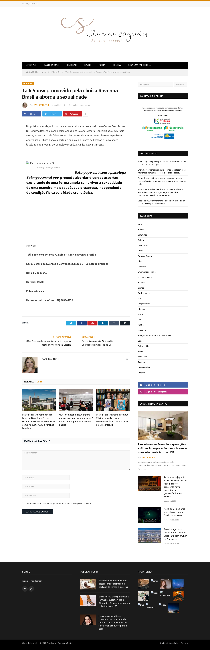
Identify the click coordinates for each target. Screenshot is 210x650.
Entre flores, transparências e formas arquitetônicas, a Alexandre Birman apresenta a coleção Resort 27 (114, 601)
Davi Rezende (149, 457)
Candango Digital (65, 643)
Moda (102, 65)
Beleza (117, 65)
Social (140, 351)
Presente (142, 330)
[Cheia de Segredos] (105, 34)
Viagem (141, 373)
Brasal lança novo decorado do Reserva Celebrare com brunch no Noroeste (175, 534)
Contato (184, 643)
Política (141, 325)
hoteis (140, 298)
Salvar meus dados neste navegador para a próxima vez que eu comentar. (58, 503)
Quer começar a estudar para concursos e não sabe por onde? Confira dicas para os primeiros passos (76, 420)
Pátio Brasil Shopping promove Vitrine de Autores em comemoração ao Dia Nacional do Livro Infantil (112, 420)
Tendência (142, 357)
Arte (140, 224)
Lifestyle (31, 65)
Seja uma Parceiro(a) (139, 65)
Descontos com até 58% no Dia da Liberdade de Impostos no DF (99, 343)
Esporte (141, 282)
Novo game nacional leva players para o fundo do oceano (174, 512)
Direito (141, 261)
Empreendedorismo (147, 272)
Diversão (72, 65)
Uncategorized (144, 367)
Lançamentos (144, 304)
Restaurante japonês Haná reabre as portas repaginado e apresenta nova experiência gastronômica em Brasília (175, 487)
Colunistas (142, 235)
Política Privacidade (169, 643)
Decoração (143, 245)
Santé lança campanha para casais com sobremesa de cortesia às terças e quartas (113, 584)
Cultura (141, 240)
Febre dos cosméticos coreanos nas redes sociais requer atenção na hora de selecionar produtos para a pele (162, 181)
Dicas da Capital (145, 256)
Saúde (87, 65)
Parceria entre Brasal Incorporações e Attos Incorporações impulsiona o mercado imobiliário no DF (162, 448)
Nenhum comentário (81, 105)
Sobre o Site (143, 346)
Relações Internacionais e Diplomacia (154, 335)
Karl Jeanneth (41, 105)
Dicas (140, 251)
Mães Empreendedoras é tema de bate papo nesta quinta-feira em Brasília (48, 343)
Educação (27, 83)
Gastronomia (51, 65)
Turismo (141, 362)
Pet (139, 320)
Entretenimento (145, 277)
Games (141, 288)
